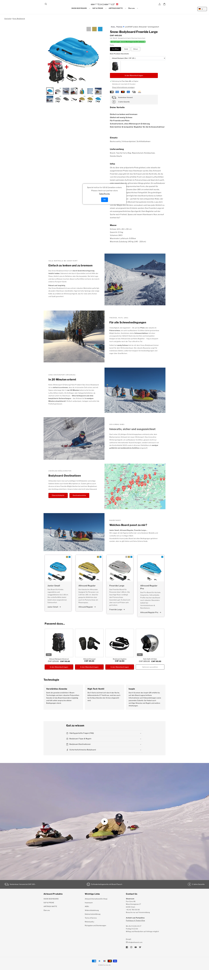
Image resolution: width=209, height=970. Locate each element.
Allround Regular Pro (149, 612)
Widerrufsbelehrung (92, 910)
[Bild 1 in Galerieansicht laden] (49, 91)
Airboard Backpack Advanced (59, 659)
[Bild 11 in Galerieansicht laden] (82, 99)
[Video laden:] (104, 821)
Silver (135, 49)
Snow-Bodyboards (19, 18)
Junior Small (53, 607)
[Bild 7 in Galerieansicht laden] (49, 99)
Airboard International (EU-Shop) (96, 899)
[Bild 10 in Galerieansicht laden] (74, 99)
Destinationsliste (79, 495)
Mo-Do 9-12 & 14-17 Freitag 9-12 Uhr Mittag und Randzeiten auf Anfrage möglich (142, 926)
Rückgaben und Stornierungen (95, 925)
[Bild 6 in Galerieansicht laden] (98, 91)
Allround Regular (85, 607)
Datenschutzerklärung (92, 914)
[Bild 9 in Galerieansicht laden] (65, 99)
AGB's (87, 906)
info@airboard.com (135, 942)
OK (104, 200)
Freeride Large (115, 609)
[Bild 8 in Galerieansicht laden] (57, 99)
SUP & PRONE (49, 902)
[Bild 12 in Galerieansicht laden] (90, 99)
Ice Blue (115, 49)
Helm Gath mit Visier (150, 659)
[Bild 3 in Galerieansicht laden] (65, 91)
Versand (121, 38)
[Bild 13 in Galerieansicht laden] (98, 99)
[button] (46, 4)
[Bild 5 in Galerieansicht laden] (90, 91)
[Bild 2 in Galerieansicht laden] (57, 91)
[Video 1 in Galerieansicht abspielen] (74, 91)
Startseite (7, 18)
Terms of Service (91, 918)
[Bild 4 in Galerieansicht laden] (82, 91)
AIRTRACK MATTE (50, 906)
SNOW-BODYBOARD (51, 899)
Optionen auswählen (150, 667)
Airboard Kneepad (89, 659)
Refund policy (89, 922)
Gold (126, 49)
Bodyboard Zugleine (119, 659)
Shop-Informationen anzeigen (123, 87)
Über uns (47, 910)
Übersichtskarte (58, 495)
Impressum (89, 902)
